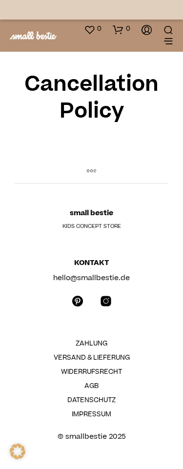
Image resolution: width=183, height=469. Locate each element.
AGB (91, 386)
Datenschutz (91, 400)
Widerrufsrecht (91, 372)
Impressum (91, 414)
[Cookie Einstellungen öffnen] (17, 457)
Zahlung (91, 343)
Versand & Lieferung (92, 358)
